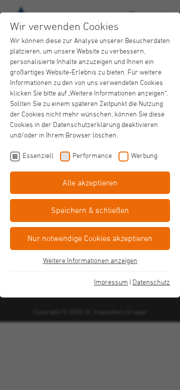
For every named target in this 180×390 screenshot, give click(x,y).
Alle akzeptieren (90, 182)
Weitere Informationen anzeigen (90, 260)
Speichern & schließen (90, 210)
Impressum (111, 282)
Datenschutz (151, 282)
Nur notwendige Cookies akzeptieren (90, 238)
